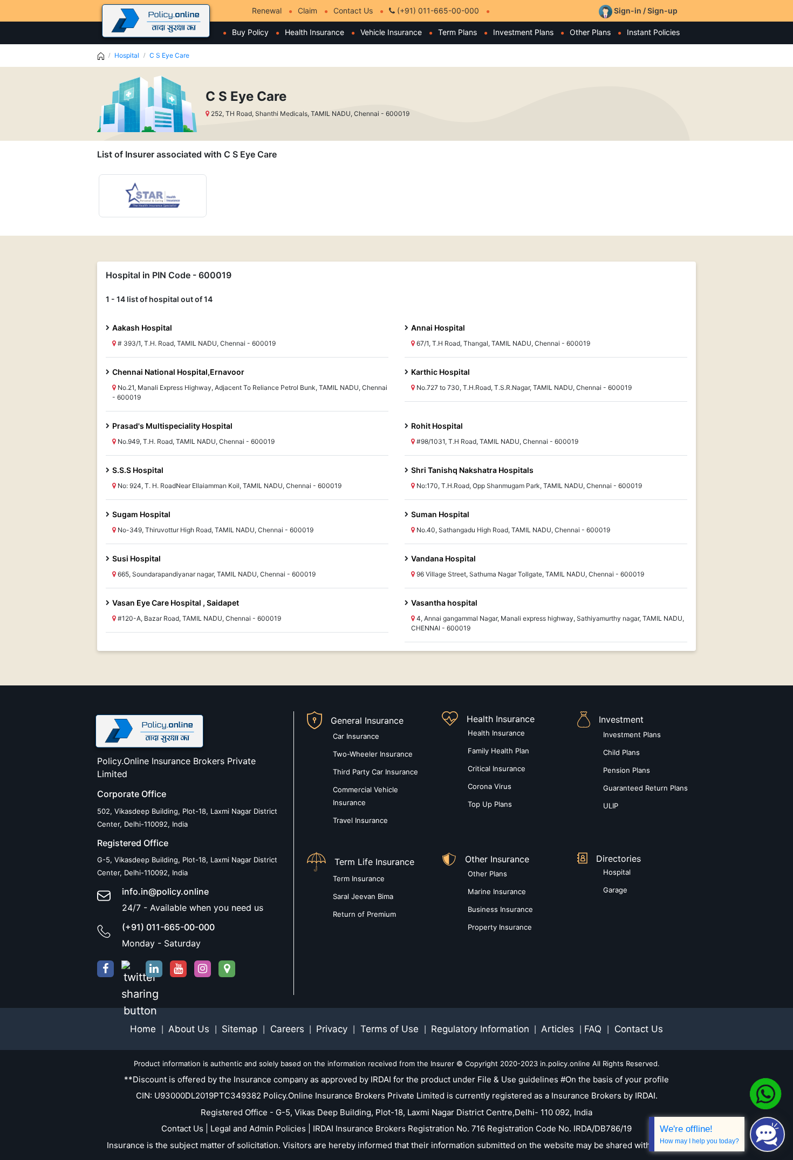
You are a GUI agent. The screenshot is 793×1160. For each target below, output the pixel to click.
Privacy (333, 1029)
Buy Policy (250, 32)
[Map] (226, 968)
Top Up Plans (490, 804)
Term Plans (457, 32)
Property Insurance (500, 927)
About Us (190, 1029)
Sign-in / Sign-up (645, 10)
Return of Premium (364, 914)
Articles (559, 1029)
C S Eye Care (169, 55)
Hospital (126, 55)
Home (144, 1029)
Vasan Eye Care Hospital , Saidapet (175, 602)
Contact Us (353, 10)
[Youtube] (178, 968)
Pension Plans (626, 770)
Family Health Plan (498, 750)
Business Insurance (500, 909)
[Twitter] (129, 968)
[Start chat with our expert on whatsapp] (765, 1093)
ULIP (610, 805)
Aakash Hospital (142, 327)
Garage (615, 890)
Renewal (267, 10)
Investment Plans (523, 32)
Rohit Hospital (437, 425)
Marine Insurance (497, 891)
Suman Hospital (440, 514)
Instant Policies (653, 32)
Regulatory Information (480, 1029)
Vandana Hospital (443, 558)
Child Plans (621, 752)
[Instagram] (202, 968)
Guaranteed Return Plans (645, 788)
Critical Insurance (496, 768)
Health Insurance (314, 32)
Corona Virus (489, 786)
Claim (307, 10)
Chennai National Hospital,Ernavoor (178, 371)
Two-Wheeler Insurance (373, 754)
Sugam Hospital (141, 514)
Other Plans (590, 32)
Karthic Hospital (440, 371)
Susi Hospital (136, 558)
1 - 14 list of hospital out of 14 (159, 299)
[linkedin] (154, 968)
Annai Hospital (438, 327)
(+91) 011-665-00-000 (437, 10)
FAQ (594, 1029)
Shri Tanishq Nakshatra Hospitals (472, 470)
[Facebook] (105, 968)
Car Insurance (356, 736)
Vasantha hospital (444, 602)
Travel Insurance (360, 820)
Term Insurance (359, 878)
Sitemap (241, 1029)
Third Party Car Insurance (375, 771)
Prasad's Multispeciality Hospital (172, 425)
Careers (286, 1029)
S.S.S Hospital (137, 470)
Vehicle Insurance (391, 32)
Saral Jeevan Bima (363, 896)
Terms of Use (389, 1029)
